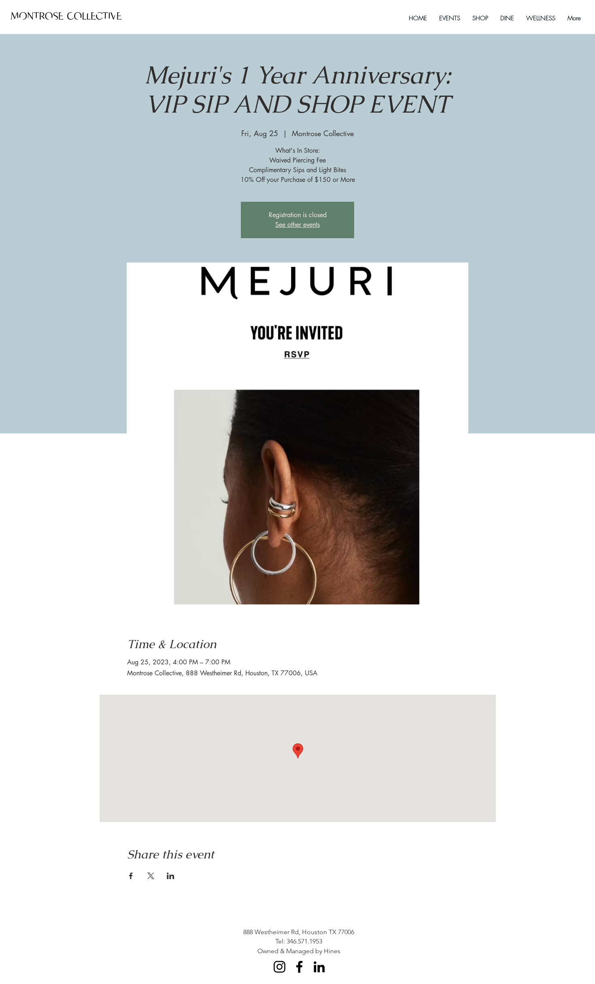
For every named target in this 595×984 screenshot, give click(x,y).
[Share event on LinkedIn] (170, 876)
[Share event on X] (151, 876)
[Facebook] (299, 967)
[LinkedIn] (319, 967)
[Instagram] (279, 967)
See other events (297, 224)
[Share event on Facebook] (131, 876)
